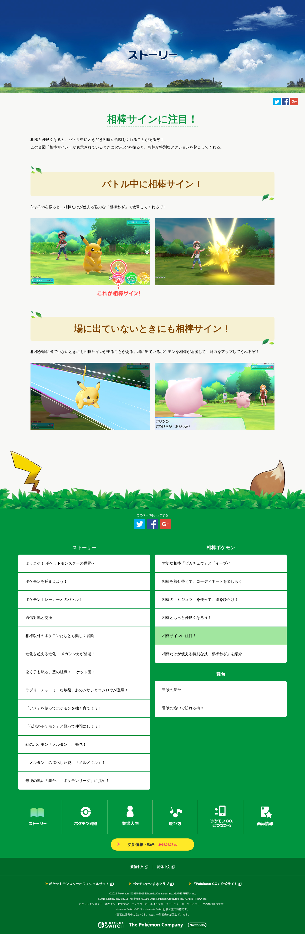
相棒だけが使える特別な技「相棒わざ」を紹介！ (204, 654)
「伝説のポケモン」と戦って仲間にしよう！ (63, 726)
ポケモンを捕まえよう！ (46, 581)
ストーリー (40, 817)
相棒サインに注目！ (179, 636)
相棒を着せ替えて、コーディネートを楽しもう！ (204, 581)
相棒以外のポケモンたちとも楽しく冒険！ (61, 636)
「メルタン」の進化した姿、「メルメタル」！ (65, 762)
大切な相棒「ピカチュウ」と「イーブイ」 (198, 563)
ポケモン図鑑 (84, 817)
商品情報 (264, 817)
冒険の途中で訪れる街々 (183, 708)
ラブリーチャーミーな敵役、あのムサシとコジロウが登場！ (76, 690)
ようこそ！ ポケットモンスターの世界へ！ (62, 563)
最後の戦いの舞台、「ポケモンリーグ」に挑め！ (67, 781)
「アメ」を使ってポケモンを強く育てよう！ (63, 708)
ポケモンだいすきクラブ (150, 884)
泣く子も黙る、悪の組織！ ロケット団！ (60, 672)
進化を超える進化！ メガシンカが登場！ (60, 654)
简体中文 (163, 867)
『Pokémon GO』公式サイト (215, 884)
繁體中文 (137, 867)
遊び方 (175, 817)
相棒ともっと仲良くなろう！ (187, 618)
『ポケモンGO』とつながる (220, 817)
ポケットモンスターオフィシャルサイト (79, 884)
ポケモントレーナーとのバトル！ (54, 599)
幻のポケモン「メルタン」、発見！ (55, 744)
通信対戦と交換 (38, 618)
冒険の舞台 (171, 690)
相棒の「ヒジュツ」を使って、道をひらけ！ (200, 599)
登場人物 (129, 817)
